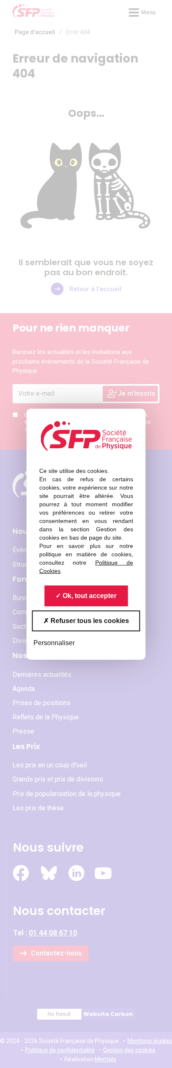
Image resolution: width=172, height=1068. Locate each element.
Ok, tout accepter (88, 595)
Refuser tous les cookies (89, 620)
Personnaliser (54, 642)
